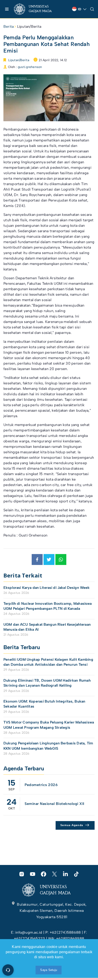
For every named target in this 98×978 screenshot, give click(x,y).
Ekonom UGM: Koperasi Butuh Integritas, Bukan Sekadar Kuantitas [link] (44, 703)
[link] (36, 9)
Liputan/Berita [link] (29, 26)
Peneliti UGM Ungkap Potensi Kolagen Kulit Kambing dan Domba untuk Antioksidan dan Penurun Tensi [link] (48, 662)
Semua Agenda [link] (71, 825)
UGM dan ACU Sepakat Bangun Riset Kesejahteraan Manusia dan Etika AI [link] (47, 627)
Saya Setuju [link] (48, 970)
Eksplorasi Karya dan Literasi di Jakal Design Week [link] (47, 587)
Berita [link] (8, 26)
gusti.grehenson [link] (30, 67)
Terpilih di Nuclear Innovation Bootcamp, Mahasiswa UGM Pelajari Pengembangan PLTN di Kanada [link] (47, 606)
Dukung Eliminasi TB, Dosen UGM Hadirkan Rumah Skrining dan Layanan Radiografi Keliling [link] (47, 683)
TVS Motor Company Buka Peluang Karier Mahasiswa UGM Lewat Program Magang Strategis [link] (48, 724)
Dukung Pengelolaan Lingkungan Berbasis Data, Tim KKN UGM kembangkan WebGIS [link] (48, 745)
